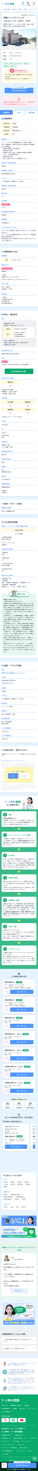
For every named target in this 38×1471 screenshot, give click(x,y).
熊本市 (24, 1207)
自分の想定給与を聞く (19, 371)
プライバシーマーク (15, 1388)
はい (13, 776)
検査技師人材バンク (19, 1435)
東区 (12, 1207)
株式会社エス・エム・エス (27, 1363)
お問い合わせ (22, 1408)
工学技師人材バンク (6, 1438)
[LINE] (13, 1420)
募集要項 (6, 112)
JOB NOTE (32, 1438)
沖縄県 (28, 1184)
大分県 (6, 1184)
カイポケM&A (5, 1454)
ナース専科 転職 (6, 9)
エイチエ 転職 (15, 1441)
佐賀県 (20, 1182)
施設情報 (31, 112)
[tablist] (19, 112)
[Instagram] (5, 1420)
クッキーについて (32, 1408)
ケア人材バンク (20, 1444)
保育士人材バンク (24, 1447)
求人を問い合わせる (19, 90)
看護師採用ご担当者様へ (16, 1405)
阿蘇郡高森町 (8, 1199)
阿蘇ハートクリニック (30, 9)
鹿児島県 (20, 1184)
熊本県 (14, 9)
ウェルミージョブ (25, 1441)
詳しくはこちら (22, 992)
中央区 (6, 1207)
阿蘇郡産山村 (20, 1197)
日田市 (17, 1199)
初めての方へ (5, 1405)
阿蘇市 (20, 9)
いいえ (25, 776)
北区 (17, 1207)
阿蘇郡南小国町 (15, 1194)
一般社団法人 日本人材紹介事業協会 (21, 1382)
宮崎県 (13, 1184)
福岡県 (13, 1182)
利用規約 (26, 1405)
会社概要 (14, 1408)
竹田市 (24, 1199)
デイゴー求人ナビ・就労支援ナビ (10, 1447)
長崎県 (27, 1182)
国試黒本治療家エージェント (21, 1438)
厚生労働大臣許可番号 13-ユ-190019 (21, 1380)
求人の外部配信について (7, 1411)
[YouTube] (22, 1420)
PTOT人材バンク (6, 1441)
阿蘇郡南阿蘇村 (8, 1197)
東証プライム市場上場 (13, 1365)
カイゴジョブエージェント (8, 1444)
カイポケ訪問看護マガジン (8, 1450)
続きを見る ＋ (19, 1291)
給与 (19, 112)
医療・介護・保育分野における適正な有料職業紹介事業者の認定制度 (21, 1372)
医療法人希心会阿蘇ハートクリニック (13, 673)
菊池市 (6, 1194)
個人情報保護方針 (6, 1408)
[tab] (6, 112)
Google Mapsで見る (7, 683)
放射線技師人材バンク (7, 1435)
